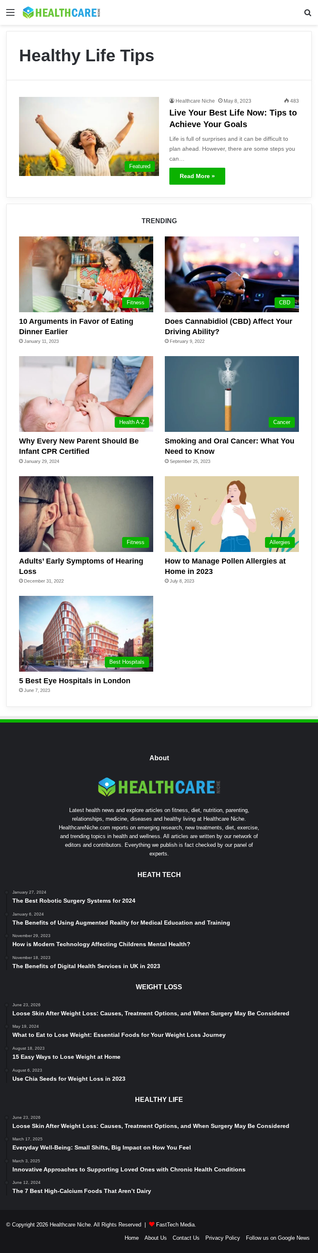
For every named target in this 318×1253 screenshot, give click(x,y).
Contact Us (186, 1238)
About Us (156, 1238)
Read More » (197, 176)
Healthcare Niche (195, 101)
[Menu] (10, 15)
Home (132, 1238)
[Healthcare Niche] (61, 12)
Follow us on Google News (278, 1238)
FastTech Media (175, 1225)
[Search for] (308, 15)
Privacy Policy (222, 1238)
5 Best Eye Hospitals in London (74, 681)
